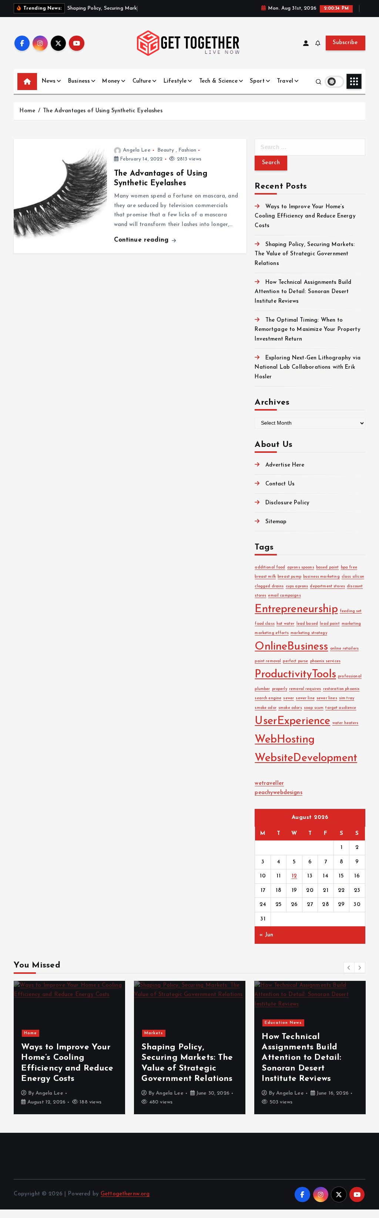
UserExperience (292, 721)
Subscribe (345, 43)
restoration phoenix (341, 689)
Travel (285, 81)
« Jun (266, 935)
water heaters (345, 723)
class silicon (353, 577)
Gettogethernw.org (125, 1194)
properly (279, 689)
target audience (340, 708)
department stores (327, 586)
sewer (288, 698)
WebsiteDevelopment (306, 758)
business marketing (321, 577)
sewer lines (326, 698)
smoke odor (265, 708)
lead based (307, 624)
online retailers (344, 649)
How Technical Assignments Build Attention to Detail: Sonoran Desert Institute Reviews (303, 292)
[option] (69, 1047)
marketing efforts (272, 633)
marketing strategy (309, 633)
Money (111, 81)
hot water (285, 624)
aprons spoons (300, 567)
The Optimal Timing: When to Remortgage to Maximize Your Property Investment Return (307, 330)
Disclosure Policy (287, 503)
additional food (270, 567)
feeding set (351, 611)
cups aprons (297, 586)
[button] (349, 967)
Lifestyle (175, 81)
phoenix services (325, 661)
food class (265, 624)
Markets (153, 1033)
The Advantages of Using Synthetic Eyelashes (102, 111)
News (49, 81)
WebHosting (285, 739)
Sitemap (275, 522)
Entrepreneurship (296, 609)
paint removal (268, 661)
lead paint (330, 624)
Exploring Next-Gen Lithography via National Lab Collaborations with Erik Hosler (307, 367)
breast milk (265, 577)
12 (294, 876)
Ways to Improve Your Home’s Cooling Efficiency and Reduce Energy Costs (305, 216)
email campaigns (284, 596)
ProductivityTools (295, 674)
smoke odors (290, 708)
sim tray (346, 698)
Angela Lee (137, 150)
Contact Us (280, 484)
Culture (142, 81)
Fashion (187, 150)
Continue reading (142, 240)
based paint (327, 567)
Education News (283, 1023)
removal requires (305, 689)
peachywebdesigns (278, 793)
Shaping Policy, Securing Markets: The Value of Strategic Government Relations (305, 254)
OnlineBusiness (291, 646)
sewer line (305, 698)
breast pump (289, 577)
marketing (351, 624)
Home (27, 111)
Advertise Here (284, 465)
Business (79, 81)
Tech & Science (218, 81)
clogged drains (269, 586)
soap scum (313, 708)
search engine (268, 698)
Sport (257, 81)
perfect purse (295, 661)
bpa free (349, 567)
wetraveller (269, 783)
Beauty (165, 150)
